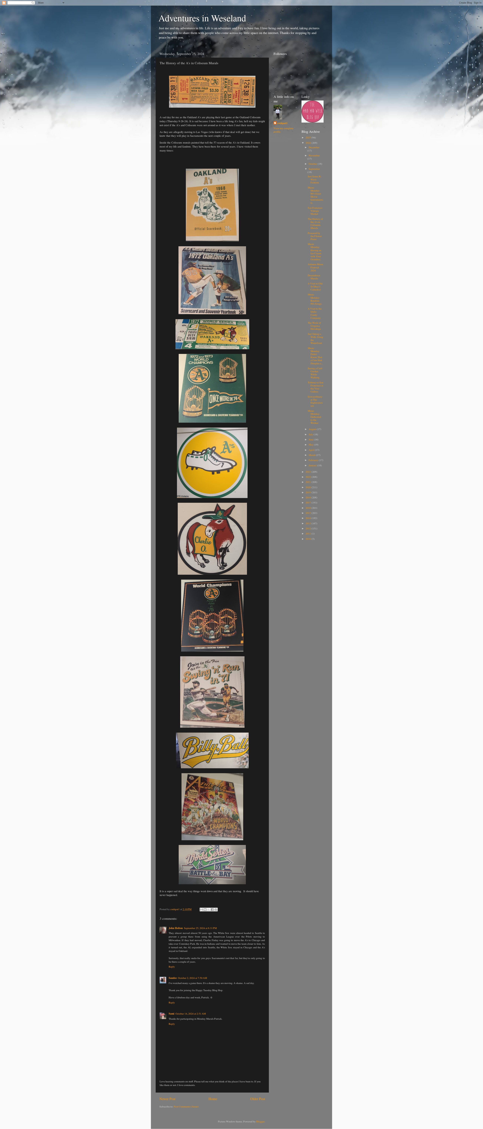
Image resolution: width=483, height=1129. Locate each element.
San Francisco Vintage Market (315, 210)
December (314, 147)
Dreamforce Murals (314, 277)
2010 (308, 539)
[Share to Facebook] (212, 909)
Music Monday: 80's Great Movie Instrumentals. (315, 195)
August (313, 429)
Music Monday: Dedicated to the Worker (314, 417)
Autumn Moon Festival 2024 (315, 267)
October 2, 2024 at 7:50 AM (192, 978)
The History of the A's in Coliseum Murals (315, 223)
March (312, 455)
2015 (308, 513)
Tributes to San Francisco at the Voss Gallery (315, 387)
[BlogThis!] (205, 909)
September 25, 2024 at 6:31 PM (200, 928)
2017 (308, 502)
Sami (171, 1013)
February (314, 460)
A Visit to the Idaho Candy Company (315, 313)
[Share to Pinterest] (216, 909)
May (311, 444)
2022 (308, 477)
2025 (308, 137)
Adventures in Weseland (202, 18)
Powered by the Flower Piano (315, 236)
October (313, 163)
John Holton (176, 928)
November (314, 155)
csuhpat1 (282, 123)
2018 (308, 497)
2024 (308, 142)
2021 (308, 482)
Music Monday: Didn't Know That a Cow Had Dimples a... (315, 355)
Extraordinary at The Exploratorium (315, 401)
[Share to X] (209, 909)
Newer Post (167, 1098)
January (313, 465)
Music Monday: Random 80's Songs (314, 299)
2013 (308, 523)
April (312, 450)
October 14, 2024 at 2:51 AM (190, 1013)
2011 (308, 533)
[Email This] (201, 909)
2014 (308, 518)
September (314, 169)
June (311, 439)
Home (212, 1098)
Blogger (260, 1121)
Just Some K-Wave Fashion (314, 179)
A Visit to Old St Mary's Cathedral (315, 286)
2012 (308, 528)
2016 (308, 508)
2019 (308, 492)
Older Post (257, 1098)
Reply (172, 966)
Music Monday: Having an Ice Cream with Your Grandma (314, 251)
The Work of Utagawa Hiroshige (314, 326)
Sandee (173, 978)
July (311, 434)
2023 (308, 471)
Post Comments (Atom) (186, 1106)
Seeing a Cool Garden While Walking (315, 373)
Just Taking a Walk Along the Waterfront (315, 338)
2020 (308, 487)
